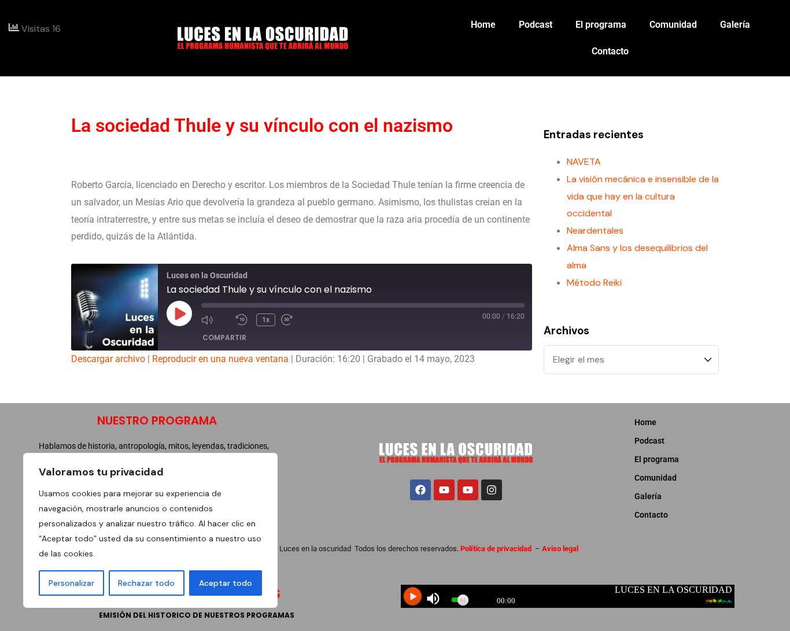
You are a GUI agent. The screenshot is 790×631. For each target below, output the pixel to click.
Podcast (535, 24)
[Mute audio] (215, 320)
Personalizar (71, 583)
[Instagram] (491, 489)
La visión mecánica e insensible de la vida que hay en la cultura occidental (643, 196)
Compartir (224, 337)
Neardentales (595, 230)
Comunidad (673, 24)
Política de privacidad (495, 548)
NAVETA (584, 162)
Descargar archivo (108, 358)
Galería (735, 24)
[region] (150, 530)
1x (266, 320)
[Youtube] (444, 489)
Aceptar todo (225, 583)
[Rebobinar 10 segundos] (243, 320)
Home (483, 24)
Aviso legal (560, 548)
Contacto (610, 51)
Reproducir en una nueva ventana (220, 358)
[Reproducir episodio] (179, 313)
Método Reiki (594, 282)
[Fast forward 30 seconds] (295, 320)
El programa (600, 24)
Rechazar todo (146, 583)
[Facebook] (420, 489)
